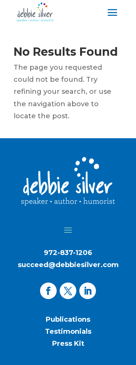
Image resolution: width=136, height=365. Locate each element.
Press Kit (68, 343)
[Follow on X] (68, 291)
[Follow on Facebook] (48, 291)
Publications (68, 319)
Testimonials (68, 331)
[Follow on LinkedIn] (87, 291)
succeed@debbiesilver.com (68, 265)
